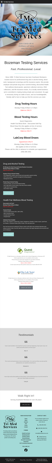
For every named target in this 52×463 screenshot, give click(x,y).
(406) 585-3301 (26, 404)
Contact (26, 426)
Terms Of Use (29, 459)
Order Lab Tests (26, 287)
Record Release (26, 438)
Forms (26, 425)
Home (26, 418)
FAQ (26, 423)
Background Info (26, 434)
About (26, 420)
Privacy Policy (23, 459)
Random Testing (26, 436)
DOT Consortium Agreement (26, 443)
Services (26, 421)
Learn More (8, 193)
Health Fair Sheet (26, 433)
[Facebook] (25, 450)
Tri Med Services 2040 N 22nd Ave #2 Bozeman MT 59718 (41, 438)
